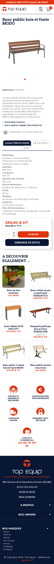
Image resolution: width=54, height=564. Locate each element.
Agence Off (27, 560)
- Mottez (6, 537)
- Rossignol (7, 549)
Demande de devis (27, 242)
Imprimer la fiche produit (25, 132)
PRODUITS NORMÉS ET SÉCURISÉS (13, 398)
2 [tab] (27, 79)
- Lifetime (6, 534)
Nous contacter (27, 496)
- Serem (6, 532)
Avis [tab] (27, 148)
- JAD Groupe (8, 540)
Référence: (8, 90)
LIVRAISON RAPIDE (13, 419)
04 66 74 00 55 (27, 491)
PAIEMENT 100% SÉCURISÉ (40, 419)
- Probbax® (7, 546)
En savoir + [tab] (40, 143)
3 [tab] (29, 79)
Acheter (33, 234)
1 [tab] (25, 79)
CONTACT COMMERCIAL (27, 442)
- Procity (6, 543)
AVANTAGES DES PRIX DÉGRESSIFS (40, 397)
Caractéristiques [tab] (17, 143)
